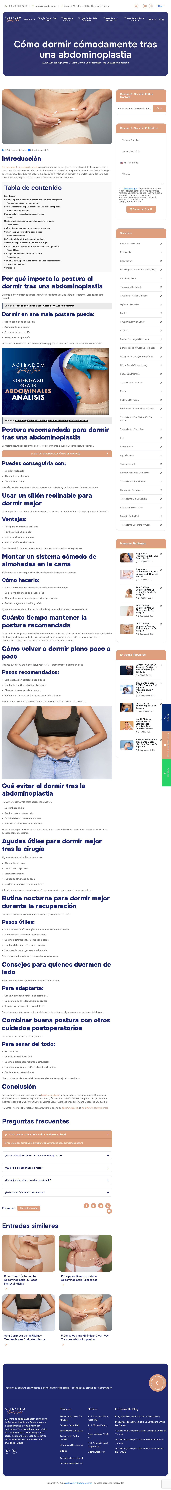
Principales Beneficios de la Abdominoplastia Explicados (79, 1278)
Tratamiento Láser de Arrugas (135, 524)
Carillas (123, 313)
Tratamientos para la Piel (134, 19)
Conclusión (9, 268)
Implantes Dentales (129, 304)
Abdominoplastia (128, 278)
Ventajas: (11, 217)
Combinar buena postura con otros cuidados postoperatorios (32, 261)
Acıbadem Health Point (71, 1463)
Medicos (152, 19)
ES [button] (160, 6)
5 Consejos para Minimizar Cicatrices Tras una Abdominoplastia (85, 1337)
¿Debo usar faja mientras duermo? (25, 1192)
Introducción (10, 196)
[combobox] (123, 163)
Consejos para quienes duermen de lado (23, 253)
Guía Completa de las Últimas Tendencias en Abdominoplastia (24, 1337)
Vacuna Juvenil (127, 464)
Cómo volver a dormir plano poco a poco (23, 232)
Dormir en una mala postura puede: (23, 203)
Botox (123, 391)
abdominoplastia (70, 1108)
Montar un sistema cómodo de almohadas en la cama (29, 221)
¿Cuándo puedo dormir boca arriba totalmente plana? (35, 1134)
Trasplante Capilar (67, 19)
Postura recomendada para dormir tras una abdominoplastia (32, 207)
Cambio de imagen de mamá (134, 339)
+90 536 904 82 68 (18, 6)
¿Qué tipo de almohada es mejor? (24, 1167)
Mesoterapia (126, 446)
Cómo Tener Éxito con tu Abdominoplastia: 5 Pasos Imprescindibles (20, 1280)
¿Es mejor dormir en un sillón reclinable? (28, 1180)
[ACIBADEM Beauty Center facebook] (145, 6)
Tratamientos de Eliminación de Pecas (136, 419)
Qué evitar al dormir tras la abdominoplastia (24, 239)
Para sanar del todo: (16, 264)
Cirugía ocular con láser (47, 19)
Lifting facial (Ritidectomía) (133, 365)
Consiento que (130, 188)
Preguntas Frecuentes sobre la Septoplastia (137, 1416)
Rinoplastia (125, 252)
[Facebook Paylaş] (86, 1205)
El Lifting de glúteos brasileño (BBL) (138, 269)
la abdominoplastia (50, 1095)
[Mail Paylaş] (109, 1211)
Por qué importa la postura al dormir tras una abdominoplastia (33, 199)
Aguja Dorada (127, 455)
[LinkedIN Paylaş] (100, 1205)
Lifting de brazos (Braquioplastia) (136, 356)
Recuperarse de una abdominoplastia (20, 167)
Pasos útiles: (13, 250)
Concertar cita (140, 209)
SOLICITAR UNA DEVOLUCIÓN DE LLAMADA (54, 453)
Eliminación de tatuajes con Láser (137, 408)
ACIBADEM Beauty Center (55, 62)
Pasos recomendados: (17, 235)
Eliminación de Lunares (131, 490)
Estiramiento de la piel (131, 507)
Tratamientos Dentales (110, 19)
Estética (28, 19)
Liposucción (126, 261)
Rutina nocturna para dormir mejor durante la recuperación (31, 246)
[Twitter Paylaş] (93, 1205)
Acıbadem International (71, 1458)
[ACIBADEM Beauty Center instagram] (151, 6)
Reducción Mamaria (130, 374)
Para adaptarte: (14, 257)
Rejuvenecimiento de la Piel (134, 472)
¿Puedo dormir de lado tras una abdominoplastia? (33, 1155)
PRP (122, 438)
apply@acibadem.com (46, 6)
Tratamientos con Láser (132, 429)
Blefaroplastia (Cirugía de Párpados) (138, 347)
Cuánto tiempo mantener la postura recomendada (27, 228)
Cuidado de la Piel (129, 516)
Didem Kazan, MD (96, 1451)
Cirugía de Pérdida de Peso (87, 19)
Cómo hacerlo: (13, 225)
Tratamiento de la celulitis (133, 498)
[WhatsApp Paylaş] (108, 1205)
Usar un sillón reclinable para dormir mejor (24, 214)
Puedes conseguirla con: (18, 210)
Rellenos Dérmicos (129, 400)
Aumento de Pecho (130, 243)
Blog (161, 19)
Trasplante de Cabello (131, 287)
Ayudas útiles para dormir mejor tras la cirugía (25, 243)
